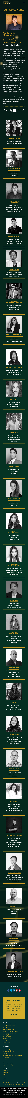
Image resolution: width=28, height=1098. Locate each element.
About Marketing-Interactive (10, 1082)
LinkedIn (5, 1074)
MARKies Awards (7, 1036)
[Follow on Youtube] (17, 990)
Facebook (5, 1070)
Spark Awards (6, 1042)
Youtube (5, 1078)
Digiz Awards (6, 1027)
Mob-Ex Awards (7, 1038)
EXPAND (5, 1053)
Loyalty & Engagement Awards (10, 1031)
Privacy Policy (10, 1084)
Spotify (4, 1080)
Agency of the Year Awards (9, 1024)
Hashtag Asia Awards (8, 1029)
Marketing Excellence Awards (10, 1035)
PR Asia (5, 1059)
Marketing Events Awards (9, 1033)
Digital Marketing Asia (8, 1051)
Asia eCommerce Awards (9, 1025)
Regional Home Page (8, 1065)
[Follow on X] (11, 990)
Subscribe (14, 1014)
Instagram (5, 1072)
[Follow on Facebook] (8, 990)
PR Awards (5, 1040)
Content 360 (6, 1048)
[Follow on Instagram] (20, 990)
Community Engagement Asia (10, 1050)
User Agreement (19, 1084)
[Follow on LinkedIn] (14, 990)
